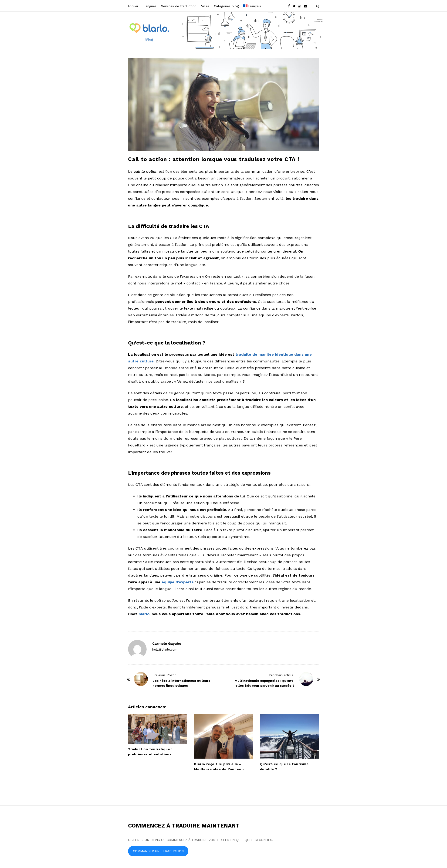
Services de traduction (178, 6)
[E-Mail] (305, 5)
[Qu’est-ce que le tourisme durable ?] (289, 736)
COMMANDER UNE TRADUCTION (158, 851)
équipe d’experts (177, 582)
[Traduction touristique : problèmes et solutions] (157, 729)
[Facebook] (289, 5)
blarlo (144, 614)
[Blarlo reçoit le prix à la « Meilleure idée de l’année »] (223, 736)
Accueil (133, 6)
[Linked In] (299, 5)
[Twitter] (294, 5)
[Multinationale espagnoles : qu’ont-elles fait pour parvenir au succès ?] (306, 679)
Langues (149, 6)
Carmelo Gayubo (166, 644)
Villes (205, 6)
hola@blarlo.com (164, 649)
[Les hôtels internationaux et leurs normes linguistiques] (141, 679)
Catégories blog (226, 6)
